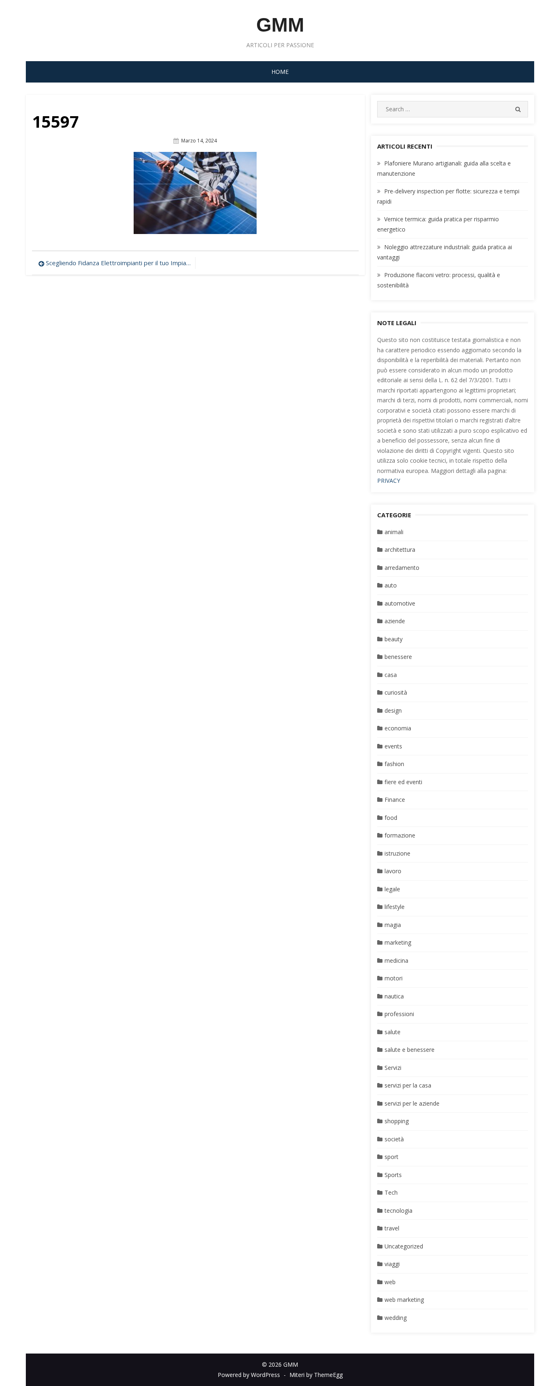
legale (392, 889)
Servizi (393, 1068)
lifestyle (395, 907)
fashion (394, 764)
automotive (400, 603)
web (390, 1282)
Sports (393, 1175)
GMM (280, 25)
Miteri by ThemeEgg (316, 1375)
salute (393, 1032)
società (394, 1139)
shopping (397, 1121)
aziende (395, 621)
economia (398, 728)
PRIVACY (388, 480)
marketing (398, 942)
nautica (394, 996)
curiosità (396, 692)
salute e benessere (410, 1049)
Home (280, 72)
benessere (398, 657)
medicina (396, 960)
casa (391, 675)
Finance (395, 799)
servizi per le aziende (412, 1103)
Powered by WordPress (249, 1375)
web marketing (404, 1299)
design (393, 710)
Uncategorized (404, 1246)
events (393, 746)
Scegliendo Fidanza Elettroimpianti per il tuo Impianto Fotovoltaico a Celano (118, 263)
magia (393, 925)
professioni (399, 1014)
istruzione (397, 853)
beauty (394, 639)
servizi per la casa (408, 1085)
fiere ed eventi (403, 782)
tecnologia (398, 1210)
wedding (396, 1318)
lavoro (393, 871)
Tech (391, 1192)
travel (392, 1228)
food (391, 818)
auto (391, 585)
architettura (400, 549)
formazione (400, 835)
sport (391, 1157)
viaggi (392, 1264)
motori (394, 978)
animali (394, 532)
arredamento (402, 567)
